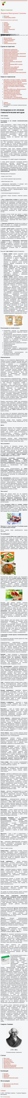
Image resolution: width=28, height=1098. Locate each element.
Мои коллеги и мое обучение (11, 1083)
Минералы (6, 1076)
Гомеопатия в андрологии (10, 58)
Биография (6, 24)
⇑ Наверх (3, 1090)
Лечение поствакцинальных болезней (13, 69)
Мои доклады (7, 1063)
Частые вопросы (8, 38)
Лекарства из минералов (10, 1066)
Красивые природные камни (11, 1077)
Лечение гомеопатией (9, 29)
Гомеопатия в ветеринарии (10, 68)
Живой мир (6, 1075)
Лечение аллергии (8, 60)
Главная (6, 22)
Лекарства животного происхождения (13, 1067)
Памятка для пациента (9, 39)
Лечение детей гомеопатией (11, 54)
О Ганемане (7, 28)
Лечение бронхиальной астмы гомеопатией (15, 53)
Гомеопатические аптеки (10, 43)
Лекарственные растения (10, 1065)
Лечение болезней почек (10, 71)
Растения (6, 1073)
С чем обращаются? (9, 40)
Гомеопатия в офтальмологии (11, 50)
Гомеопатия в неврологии (10, 57)
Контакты (6, 32)
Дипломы (6, 25)
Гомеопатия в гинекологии (10, 49)
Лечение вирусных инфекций (11, 67)
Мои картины (7, 1086)
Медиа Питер (7, 1096)
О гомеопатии (7, 26)
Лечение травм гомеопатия (10, 52)
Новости (6, 30)
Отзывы (6, 42)
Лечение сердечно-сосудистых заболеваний (15, 56)
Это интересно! (7, 1059)
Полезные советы (8, 1061)
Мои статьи (6, 1058)
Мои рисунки (7, 1085)
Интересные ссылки (9, 1062)
